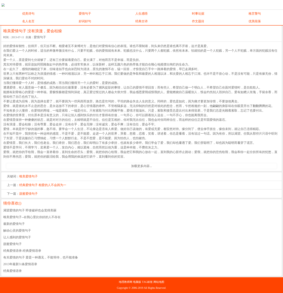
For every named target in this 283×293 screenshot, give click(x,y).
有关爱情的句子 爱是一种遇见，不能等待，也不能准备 (40, 257)
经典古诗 (141, 21)
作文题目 (198, 21)
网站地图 (158, 282)
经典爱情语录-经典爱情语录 (22, 250)
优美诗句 (28, 13)
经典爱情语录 (12, 270)
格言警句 (255, 13)
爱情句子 (85, 13)
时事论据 (198, 13)
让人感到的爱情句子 (17, 237)
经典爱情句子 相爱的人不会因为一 (42, 185)
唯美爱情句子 (28, 176)
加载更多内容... (141, 166)
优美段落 (255, 21)
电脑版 (137, 282)
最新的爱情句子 (14, 223)
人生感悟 (141, 13)
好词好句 (85, 21)
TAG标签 (147, 282)
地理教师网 (126, 282)
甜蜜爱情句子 (28, 193)
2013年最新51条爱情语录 (20, 264)
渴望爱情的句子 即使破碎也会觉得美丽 (29, 210)
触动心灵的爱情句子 (17, 230)
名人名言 (28, 21)
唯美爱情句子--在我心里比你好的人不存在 (32, 217)
